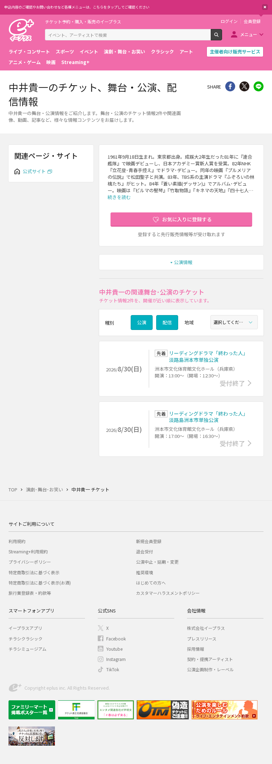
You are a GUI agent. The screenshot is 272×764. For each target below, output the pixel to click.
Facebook (116, 638)
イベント (89, 51)
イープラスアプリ (25, 628)
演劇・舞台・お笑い (124, 51)
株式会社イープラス (206, 628)
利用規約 (17, 541)
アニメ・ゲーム (24, 62)
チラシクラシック (25, 638)
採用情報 (195, 649)
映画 (51, 62)
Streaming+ (75, 62)
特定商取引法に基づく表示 (34, 572)
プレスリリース (201, 638)
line (259, 86)
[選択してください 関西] (234, 322)
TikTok (112, 669)
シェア (230, 86)
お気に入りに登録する (187, 219)
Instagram (116, 659)
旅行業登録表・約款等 (29, 593)
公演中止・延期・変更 (157, 562)
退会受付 (144, 551)
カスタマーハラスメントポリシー (168, 593)
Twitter (244, 86)
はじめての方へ (151, 583)
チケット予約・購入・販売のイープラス (83, 21)
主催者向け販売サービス (235, 51)
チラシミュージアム (27, 649)
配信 (167, 322)
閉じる (265, 7)
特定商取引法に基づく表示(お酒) (39, 583)
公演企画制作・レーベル (210, 669)
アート (186, 51)
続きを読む (119, 197)
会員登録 (252, 21)
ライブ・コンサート (29, 51)
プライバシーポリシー (29, 562)
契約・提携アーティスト (210, 659)
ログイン (229, 21)
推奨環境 (144, 572)
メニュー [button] (248, 34)
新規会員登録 (149, 541)
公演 (141, 322)
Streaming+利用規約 (28, 551)
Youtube (114, 649)
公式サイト (34, 171)
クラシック (162, 51)
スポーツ (65, 51)
